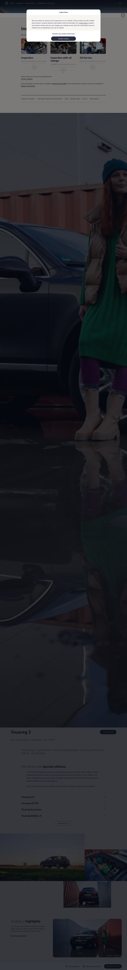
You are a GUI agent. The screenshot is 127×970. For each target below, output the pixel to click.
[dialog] (63, 485)
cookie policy (83, 23)
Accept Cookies (63, 39)
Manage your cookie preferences (63, 33)
